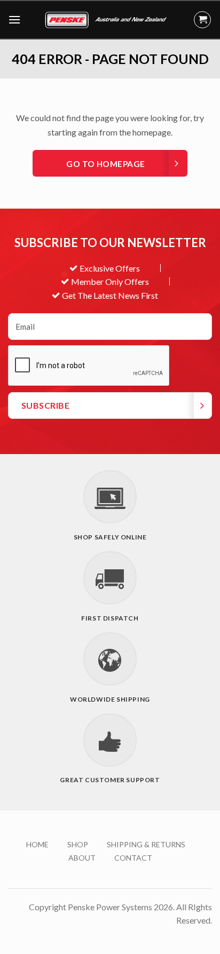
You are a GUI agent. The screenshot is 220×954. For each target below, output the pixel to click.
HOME (37, 844)
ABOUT (82, 857)
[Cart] (202, 19)
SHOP (77, 844)
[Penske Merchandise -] (107, 19)
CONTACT (133, 857)
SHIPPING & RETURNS (146, 844)
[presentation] (89, 366)
